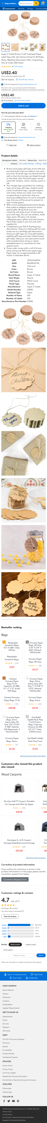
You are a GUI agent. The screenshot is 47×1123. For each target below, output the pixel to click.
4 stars (4, 928)
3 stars (4, 931)
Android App (7, 1092)
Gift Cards (6, 1031)
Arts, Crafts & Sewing (26, 163)
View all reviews (10, 916)
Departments (10, 8)
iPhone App (7, 1088)
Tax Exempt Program (10, 1057)
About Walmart (8, 990)
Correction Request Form (15, 879)
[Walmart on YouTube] (13, 1101)
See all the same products (36, 857)
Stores (5, 1020)
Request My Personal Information (15, 1076)
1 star (5, 936)
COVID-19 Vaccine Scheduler (13, 1039)
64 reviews (19, 66)
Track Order (17, 978)
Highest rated (31, 944)
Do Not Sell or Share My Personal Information (19, 1080)
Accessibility (7, 1050)
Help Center (38, 974)
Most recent (15, 944)
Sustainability (7, 1004)
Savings (30, 8)
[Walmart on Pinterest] (18, 1101)
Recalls (5, 1046)
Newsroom (7, 997)
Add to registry (35, 145)
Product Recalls (8, 1053)
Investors (6, 1001)
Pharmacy (6, 1043)
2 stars (4, 934)
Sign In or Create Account (17, 974)
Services (21, 8)
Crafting (38, 163)
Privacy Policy (8, 1069)
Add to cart (23, 105)
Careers (5, 993)
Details (20, 140)
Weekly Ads (33, 978)
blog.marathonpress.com (28, 84)
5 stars (4, 925)
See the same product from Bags (33, 756)
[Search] (36, 3)
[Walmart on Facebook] (4, 1101)
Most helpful (8, 950)
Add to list (13, 145)
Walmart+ (6, 1027)
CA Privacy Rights (9, 1073)
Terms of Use (7, 1065)
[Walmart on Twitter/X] (8, 1101)
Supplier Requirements (11, 1008)
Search (41, 955)
